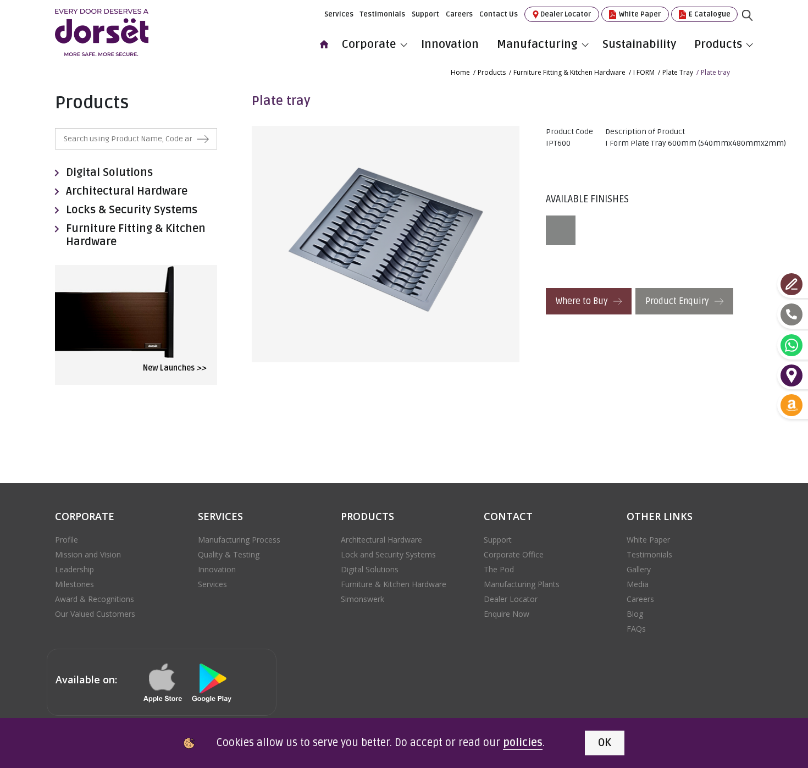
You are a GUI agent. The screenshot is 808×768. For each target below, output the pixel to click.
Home (460, 72)
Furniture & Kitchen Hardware (393, 584)
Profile (66, 539)
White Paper (639, 14)
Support (425, 14)
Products (718, 44)
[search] (756, 23)
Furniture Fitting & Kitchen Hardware (569, 72)
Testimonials (382, 14)
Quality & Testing (228, 554)
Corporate (369, 44)
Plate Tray (677, 72)
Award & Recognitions (94, 599)
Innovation (450, 44)
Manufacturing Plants (522, 584)
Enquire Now (506, 614)
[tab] (563, 230)
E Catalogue (708, 14)
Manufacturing (537, 44)
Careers (459, 14)
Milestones (74, 584)
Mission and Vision (88, 554)
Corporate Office (514, 554)
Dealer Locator (565, 14)
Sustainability (639, 44)
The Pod (499, 569)
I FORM (644, 72)
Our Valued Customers (95, 614)
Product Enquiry (678, 301)
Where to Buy (583, 301)
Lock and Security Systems (388, 554)
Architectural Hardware (126, 191)
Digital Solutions (109, 172)
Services (338, 14)
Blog (635, 614)
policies (523, 742)
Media (638, 584)
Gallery (639, 569)
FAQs (636, 628)
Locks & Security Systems (131, 210)
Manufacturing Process (239, 539)
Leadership (74, 569)
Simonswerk (362, 599)
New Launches (174, 368)
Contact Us (498, 14)
